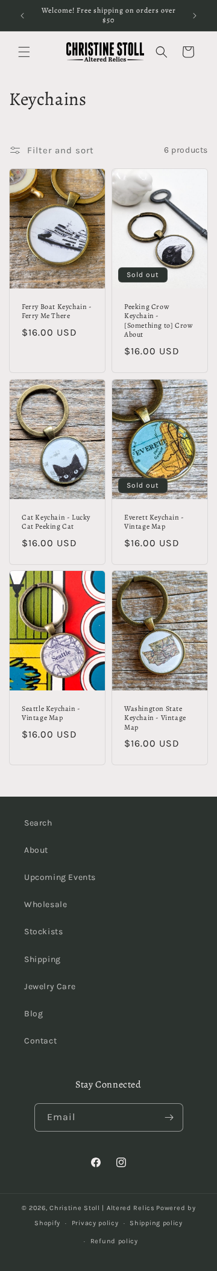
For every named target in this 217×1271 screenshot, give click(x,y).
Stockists (43, 931)
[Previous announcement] (22, 15)
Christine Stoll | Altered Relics (101, 1208)
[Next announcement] (194, 15)
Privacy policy (95, 1223)
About (36, 850)
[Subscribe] (169, 1117)
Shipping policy (156, 1223)
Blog (33, 1013)
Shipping (42, 959)
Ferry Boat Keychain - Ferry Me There (57, 311)
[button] (24, 52)
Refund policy (114, 1241)
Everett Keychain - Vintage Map (154, 521)
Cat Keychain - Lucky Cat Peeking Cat (56, 521)
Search (38, 823)
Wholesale (45, 904)
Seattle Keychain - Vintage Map (51, 713)
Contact (40, 1041)
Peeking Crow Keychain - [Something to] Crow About (158, 320)
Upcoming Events (60, 877)
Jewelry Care (49, 986)
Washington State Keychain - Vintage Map (155, 718)
